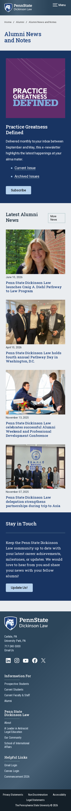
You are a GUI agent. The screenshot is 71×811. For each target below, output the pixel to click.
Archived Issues (27, 176)
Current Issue (25, 168)
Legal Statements (35, 800)
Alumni (20, 22)
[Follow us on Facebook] (35, 662)
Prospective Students (16, 684)
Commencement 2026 (16, 776)
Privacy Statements (13, 794)
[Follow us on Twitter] (43, 661)
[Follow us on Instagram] (17, 662)
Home (8, 22)
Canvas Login (11, 771)
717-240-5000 (12, 646)
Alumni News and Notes (42, 22)
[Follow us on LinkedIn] (8, 662)
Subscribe (18, 190)
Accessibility (59, 794)
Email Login (10, 765)
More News (53, 218)
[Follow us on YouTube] (26, 662)
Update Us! (19, 588)
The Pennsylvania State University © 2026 (36, 805)
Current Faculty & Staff (17, 695)
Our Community (12, 737)
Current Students (13, 689)
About (7, 722)
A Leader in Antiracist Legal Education (16, 730)
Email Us (9, 650)
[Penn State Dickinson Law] (20, 7)
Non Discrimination (38, 794)
